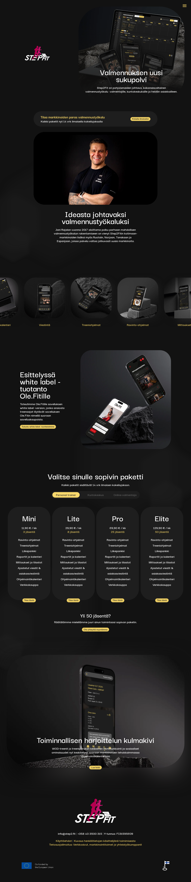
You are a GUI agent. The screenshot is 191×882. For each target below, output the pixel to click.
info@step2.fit (67, 833)
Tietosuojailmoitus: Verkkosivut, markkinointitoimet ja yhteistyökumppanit (95, 844)
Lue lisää (95, 767)
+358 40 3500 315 (90, 833)
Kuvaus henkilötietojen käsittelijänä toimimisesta (104, 840)
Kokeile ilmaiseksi (140, 118)
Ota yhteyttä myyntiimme (95, 629)
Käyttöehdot (64, 840)
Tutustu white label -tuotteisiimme (38, 426)
